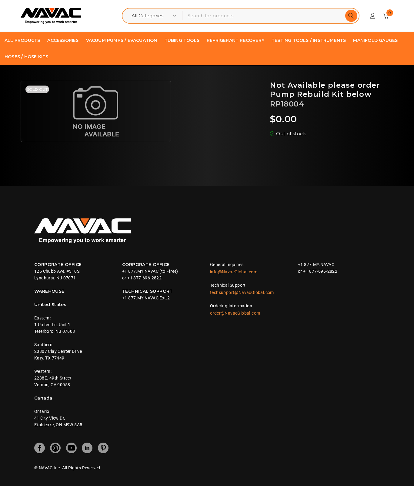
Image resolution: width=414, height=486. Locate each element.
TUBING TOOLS (182, 40)
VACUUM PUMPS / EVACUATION (121, 40)
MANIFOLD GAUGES (375, 40)
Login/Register (372, 15)
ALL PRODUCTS (22, 40)
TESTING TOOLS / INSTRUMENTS (309, 40)
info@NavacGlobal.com (233, 271)
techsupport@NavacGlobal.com (242, 292)
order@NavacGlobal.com (235, 313)
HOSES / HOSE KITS (26, 56)
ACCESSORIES (62, 40)
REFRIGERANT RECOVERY (235, 40)
